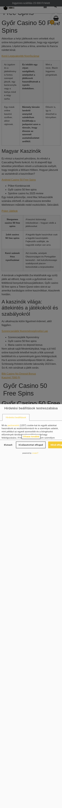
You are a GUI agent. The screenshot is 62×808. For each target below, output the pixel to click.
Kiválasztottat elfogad (31, 445)
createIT (35, 453)
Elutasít (8, 445)
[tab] (15, 417)
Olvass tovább (31, 436)
